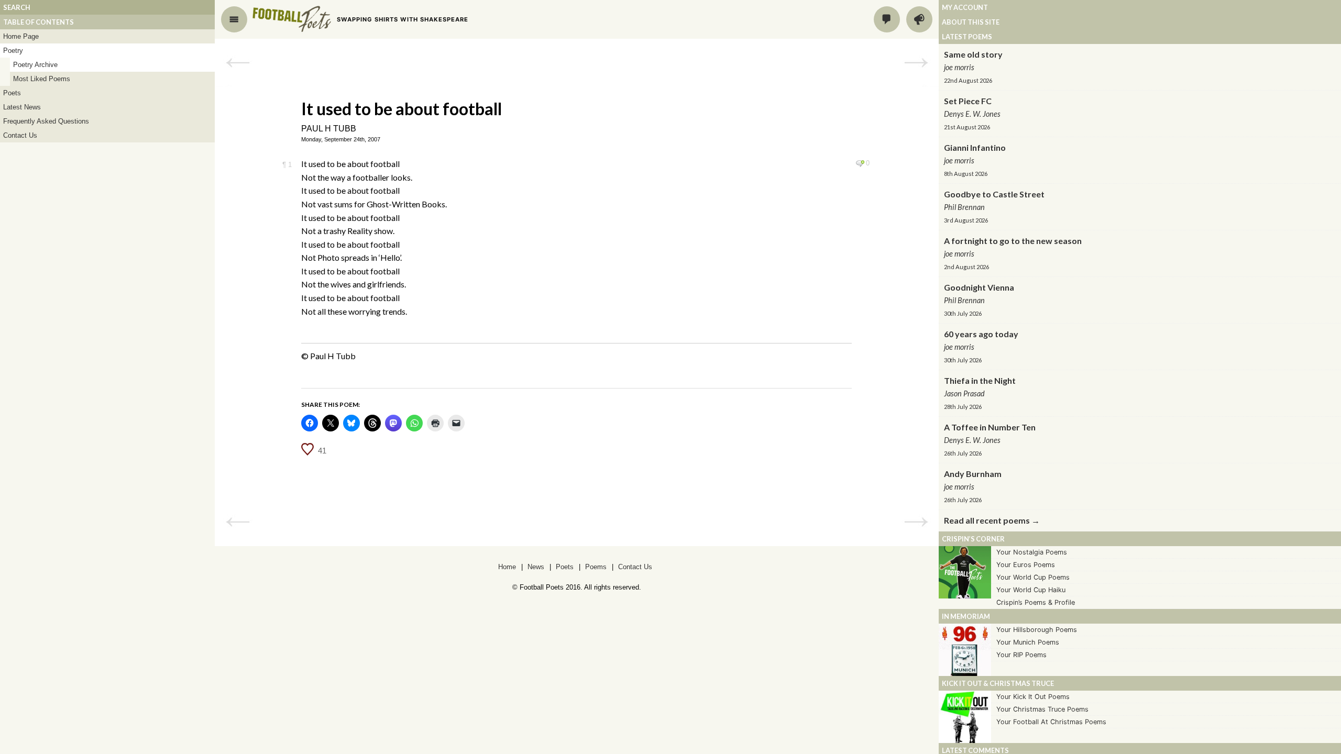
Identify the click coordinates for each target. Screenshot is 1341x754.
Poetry (13, 50)
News (535, 567)
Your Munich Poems (1027, 642)
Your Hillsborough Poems (1036, 630)
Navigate (234, 19)
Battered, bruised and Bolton (237, 63)
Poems (596, 567)
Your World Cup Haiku (1030, 590)
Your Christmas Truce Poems (1042, 709)
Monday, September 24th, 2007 (340, 139)
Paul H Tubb (328, 128)
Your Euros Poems (1025, 565)
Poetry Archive (35, 65)
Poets (12, 93)
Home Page (21, 36)
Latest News (22, 107)
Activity (919, 19)
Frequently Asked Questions (46, 121)
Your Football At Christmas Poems (1051, 722)
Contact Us (20, 135)
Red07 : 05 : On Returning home (916, 63)
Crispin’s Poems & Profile (1035, 602)
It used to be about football (401, 108)
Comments (887, 19)
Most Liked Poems (41, 79)
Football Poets (291, 19)
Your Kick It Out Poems (1033, 697)
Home (507, 567)
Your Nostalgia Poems (1031, 552)
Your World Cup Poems (1033, 577)
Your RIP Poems (1021, 655)
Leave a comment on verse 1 (859, 163)
